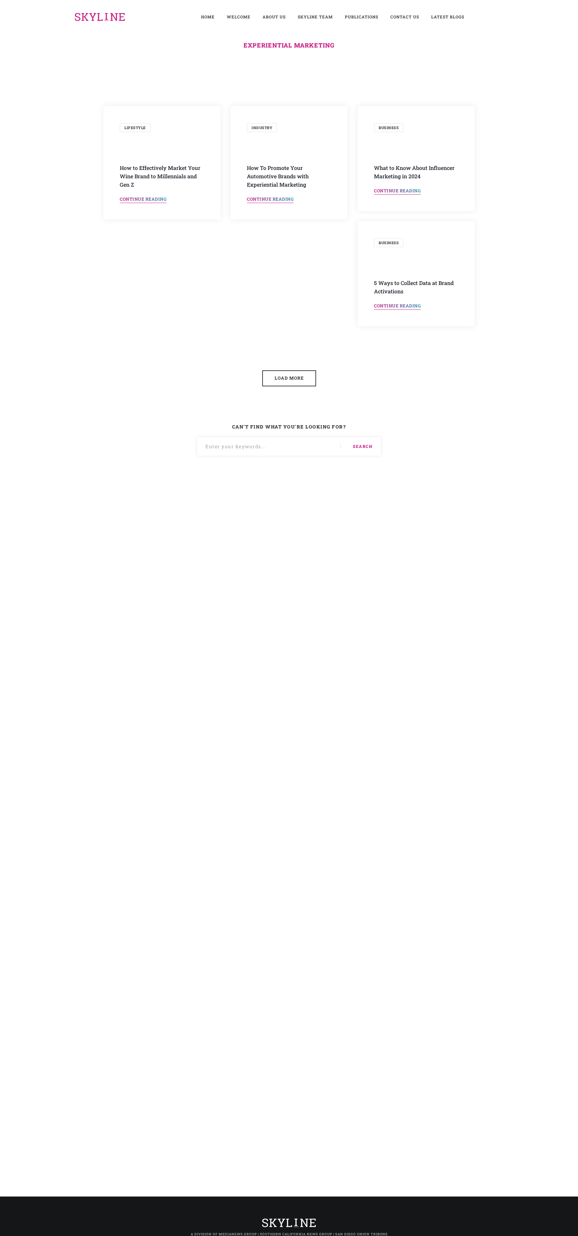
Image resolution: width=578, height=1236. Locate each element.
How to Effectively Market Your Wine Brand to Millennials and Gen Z (160, 176)
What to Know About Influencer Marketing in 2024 (414, 172)
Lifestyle (135, 127)
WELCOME (239, 16)
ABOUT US (274, 16)
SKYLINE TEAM (315, 16)
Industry (262, 127)
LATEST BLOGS (447, 16)
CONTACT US (404, 16)
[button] (143, 199)
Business (389, 127)
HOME (208, 16)
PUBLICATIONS (361, 16)
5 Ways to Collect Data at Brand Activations (414, 287)
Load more (289, 378)
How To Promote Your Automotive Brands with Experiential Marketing (278, 176)
